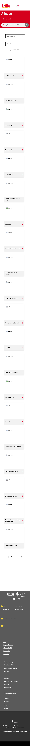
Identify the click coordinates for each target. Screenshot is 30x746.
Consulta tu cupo (9, 662)
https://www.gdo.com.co (10, 626)
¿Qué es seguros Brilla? (11, 681)
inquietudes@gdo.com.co (10, 618)
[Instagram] (19, 599)
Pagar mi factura (8, 645)
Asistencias (7, 687)
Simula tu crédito (9, 665)
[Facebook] (14, 599)
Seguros (6, 684)
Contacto (6, 654)
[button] (18, 6)
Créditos (6, 698)
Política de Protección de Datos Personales (15, 731)
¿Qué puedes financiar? (11, 668)
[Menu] (28, 6)
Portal (5, 705)
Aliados (6, 671)
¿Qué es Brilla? (7, 648)
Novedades (6, 651)
